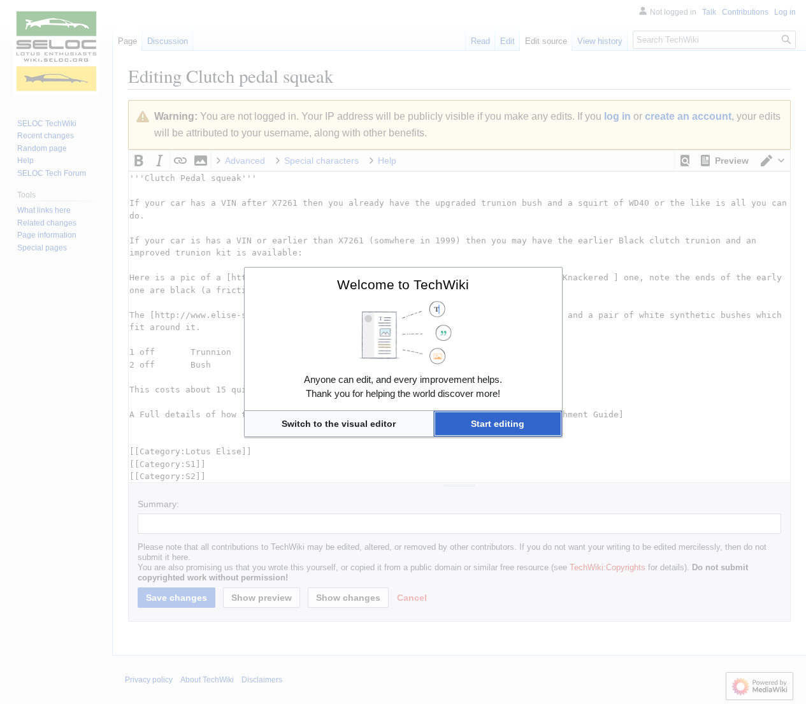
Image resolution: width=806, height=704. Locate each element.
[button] (339, 423)
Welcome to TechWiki (403, 284)
